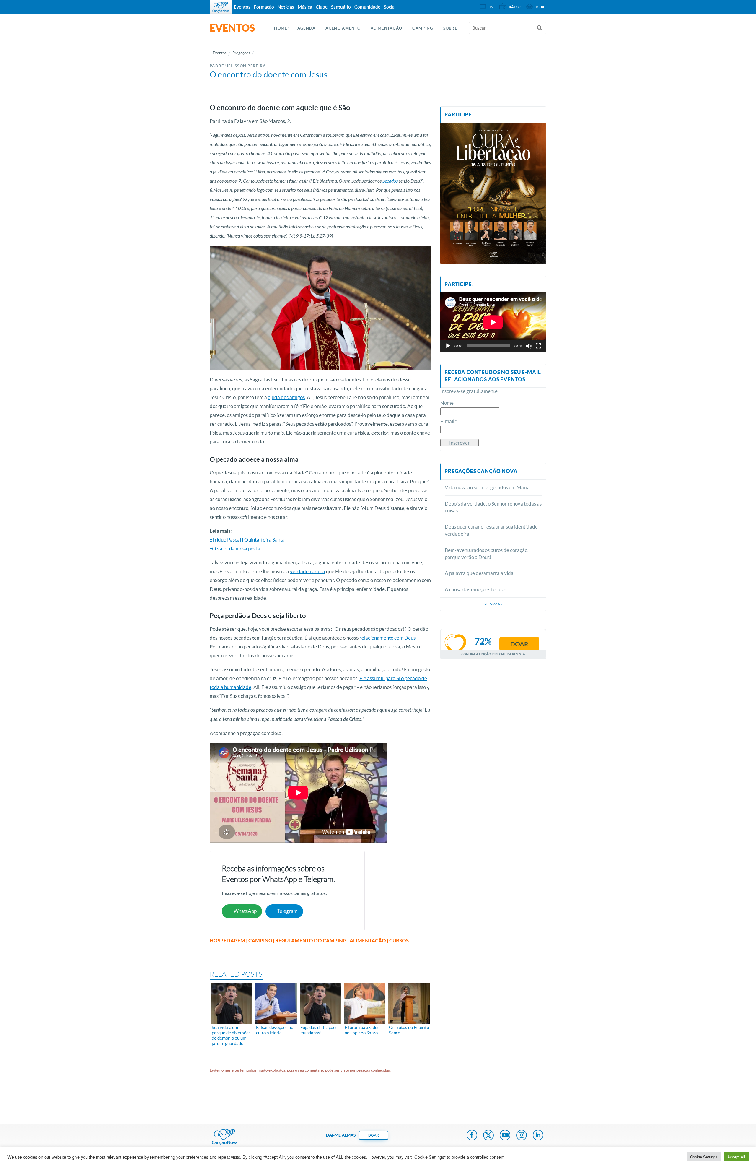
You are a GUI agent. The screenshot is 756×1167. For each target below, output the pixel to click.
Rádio (515, 7)
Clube (322, 6)
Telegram (287, 911)
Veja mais (493, 604)
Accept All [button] (736, 1157)
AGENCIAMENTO (343, 28)
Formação (264, 6)
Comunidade (367, 6)
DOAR (373, 1135)
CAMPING (422, 28)
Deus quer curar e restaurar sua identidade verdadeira (491, 530)
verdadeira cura (307, 571)
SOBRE (450, 28)
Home (280, 28)
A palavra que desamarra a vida (479, 573)
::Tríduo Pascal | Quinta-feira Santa (247, 539)
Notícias (286, 6)
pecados (390, 181)
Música (305, 6)
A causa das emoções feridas (475, 589)
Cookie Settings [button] (703, 1157)
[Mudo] (529, 346)
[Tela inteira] (538, 346)
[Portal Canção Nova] (221, 7)
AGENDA (306, 28)
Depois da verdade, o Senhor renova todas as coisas (493, 507)
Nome (447, 403)
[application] (493, 322)
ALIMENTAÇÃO (386, 28)
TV (491, 7)
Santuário (341, 6)
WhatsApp (245, 911)
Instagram (521, 1135)
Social (390, 6)
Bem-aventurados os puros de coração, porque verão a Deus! (487, 553)
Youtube (505, 1135)
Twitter (488, 1135)
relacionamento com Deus (387, 638)
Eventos (242, 6)
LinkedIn (538, 1135)
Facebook (472, 1135)
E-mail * (448, 421)
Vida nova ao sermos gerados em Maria (487, 487)
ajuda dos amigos (286, 397)
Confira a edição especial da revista (493, 654)
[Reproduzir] (448, 346)
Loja (540, 7)
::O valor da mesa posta (235, 548)
